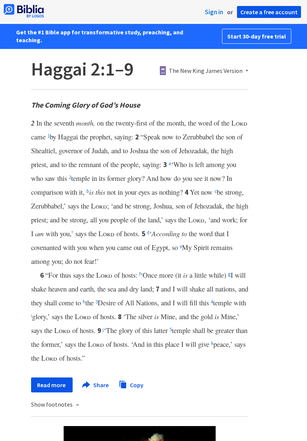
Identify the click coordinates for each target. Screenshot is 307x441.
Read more (52, 385)
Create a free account (269, 12)
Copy (136, 384)
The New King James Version (206, 71)
